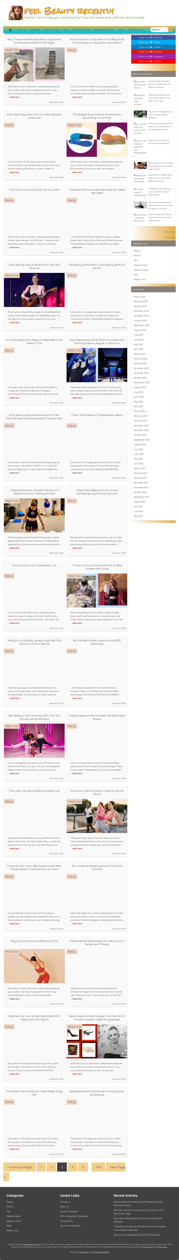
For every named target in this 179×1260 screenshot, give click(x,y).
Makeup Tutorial (104, 29)
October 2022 (140, 435)
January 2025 (140, 306)
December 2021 (141, 482)
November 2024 (141, 316)
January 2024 (140, 363)
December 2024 (141, 311)
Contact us (135, 29)
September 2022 (142, 440)
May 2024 (138, 344)
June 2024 (139, 339)
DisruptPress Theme (101, 1252)
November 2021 (141, 487)
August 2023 (140, 387)
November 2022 (141, 430)
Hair (65, 29)
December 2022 (141, 425)
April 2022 (138, 463)
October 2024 (140, 320)
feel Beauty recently (69, 11)
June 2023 (139, 397)
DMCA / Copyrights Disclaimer (74, 1216)
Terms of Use (148, 1247)
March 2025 (139, 296)
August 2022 (140, 444)
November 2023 (141, 373)
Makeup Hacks (81, 29)
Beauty (22, 29)
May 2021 (138, 516)
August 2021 (140, 502)
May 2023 (138, 401)
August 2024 (140, 330)
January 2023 (140, 420)
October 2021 (140, 492)
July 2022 (138, 449)
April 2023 (138, 406)
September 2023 (142, 382)
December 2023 (141, 368)
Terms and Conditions (70, 1225)
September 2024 (141, 325)
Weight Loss (52, 29)
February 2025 (141, 301)
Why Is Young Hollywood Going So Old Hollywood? (137, 1235)
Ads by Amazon (169, 232)
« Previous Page (19, 1167)
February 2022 (141, 473)
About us (64, 1206)
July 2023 (138, 392)
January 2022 (140, 478)
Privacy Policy (66, 1221)
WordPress (83, 1252)
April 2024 (138, 349)
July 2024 (138, 335)
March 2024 (139, 354)
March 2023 (139, 411)
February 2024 (140, 358)
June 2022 (139, 454)
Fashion (35, 29)
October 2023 (140, 378)
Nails (121, 29)
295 (98, 1167)
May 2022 (138, 459)
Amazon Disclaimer (69, 1211)
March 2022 (139, 468)
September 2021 (141, 497)
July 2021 (138, 506)
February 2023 (141, 416)
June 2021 (138, 511)
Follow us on (150, 37)
